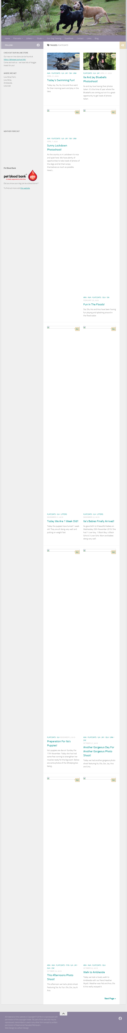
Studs (39, 38)
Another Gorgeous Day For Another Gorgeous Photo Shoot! (98, 751)
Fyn (67, 965)
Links (89, 38)
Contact (80, 38)
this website (25, 188)
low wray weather (19, 160)
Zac (84, 740)
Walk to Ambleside (94, 972)
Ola (103, 297)
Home (7, 38)
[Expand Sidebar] (123, 45)
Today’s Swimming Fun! (61, 80)
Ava (48, 73)
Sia (70, 73)
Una (74, 73)
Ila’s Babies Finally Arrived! (98, 521)
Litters (29, 38)
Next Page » (110, 998)
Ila (63, 73)
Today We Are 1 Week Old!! (62, 521)
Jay (66, 73)
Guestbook (69, 38)
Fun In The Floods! (94, 304)
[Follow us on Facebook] (38, 45)
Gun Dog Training (54, 38)
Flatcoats (17, 38)
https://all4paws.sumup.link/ (15, 59)
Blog (96, 38)
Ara (84, 297)
